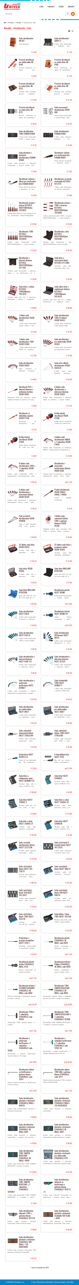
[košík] (73, 14)
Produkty (51, 6)
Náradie (18, 22)
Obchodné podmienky (45, 1282)
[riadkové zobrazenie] (72, 31)
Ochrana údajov (60, 1282)
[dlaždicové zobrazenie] (69, 31)
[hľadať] (68, 14)
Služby (61, 6)
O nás (41, 6)
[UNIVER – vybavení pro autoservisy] (12, 7)
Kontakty (71, 6)
